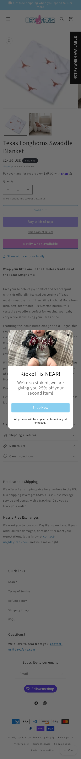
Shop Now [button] (40, 407)
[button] (68, 335)
